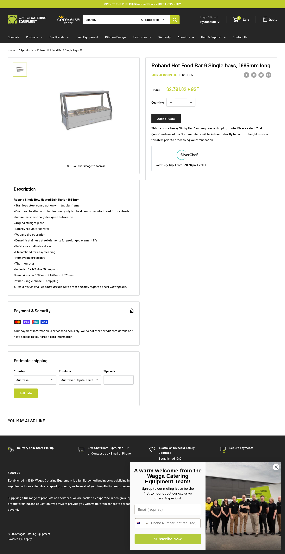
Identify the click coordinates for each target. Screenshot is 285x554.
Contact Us (240, 37)
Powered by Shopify (20, 539)
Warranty (164, 37)
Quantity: (157, 102)
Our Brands (57, 37)
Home (11, 50)
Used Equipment (87, 37)
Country (19, 371)
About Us (184, 37)
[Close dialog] (276, 467)
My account (208, 22)
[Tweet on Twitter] (261, 75)
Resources (140, 37)
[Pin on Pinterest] (253, 75)
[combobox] (142, 523)
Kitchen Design (115, 37)
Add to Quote (166, 119)
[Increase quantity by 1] (191, 102)
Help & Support (211, 37)
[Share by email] (268, 75)
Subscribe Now (168, 539)
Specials (13, 37)
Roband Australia (164, 75)
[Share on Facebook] (246, 75)
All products (26, 50)
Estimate (26, 393)
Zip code (109, 371)
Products (32, 37)
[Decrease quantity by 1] (171, 102)
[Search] (175, 19)
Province (65, 371)
